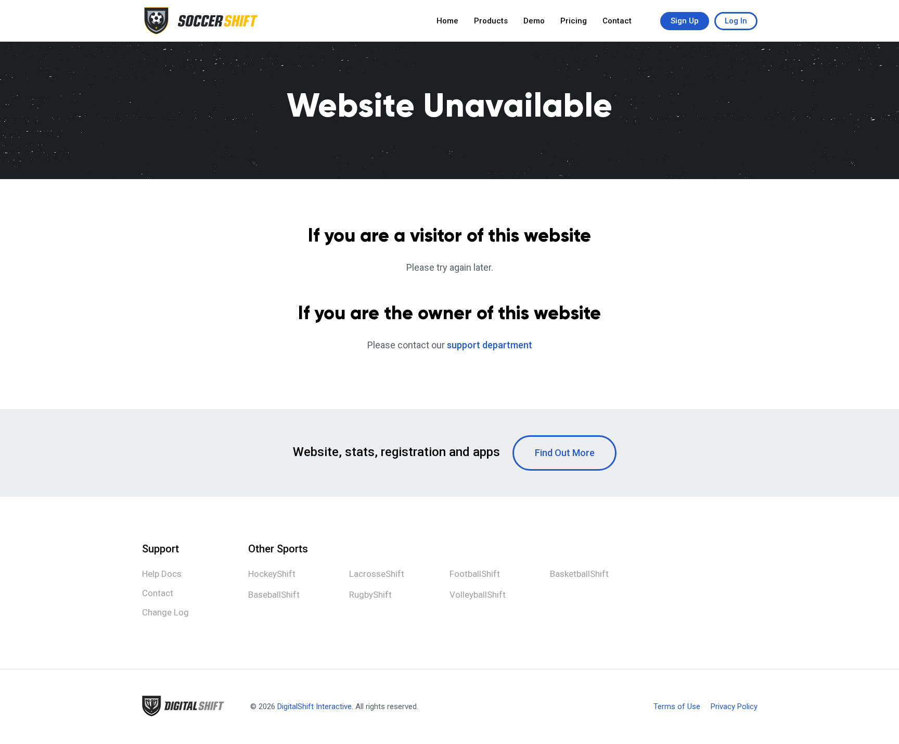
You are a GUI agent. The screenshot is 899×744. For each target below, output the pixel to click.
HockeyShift (272, 574)
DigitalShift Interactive (314, 706)
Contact (617, 21)
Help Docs (162, 574)
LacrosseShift (376, 574)
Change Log (165, 612)
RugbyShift (370, 594)
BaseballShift (274, 594)
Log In (736, 21)
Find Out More (565, 452)
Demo (534, 21)
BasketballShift (579, 574)
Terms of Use (676, 707)
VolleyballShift (478, 594)
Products (491, 21)
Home (447, 21)
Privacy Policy (734, 707)
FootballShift (475, 574)
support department (489, 344)
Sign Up (685, 21)
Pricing (573, 21)
